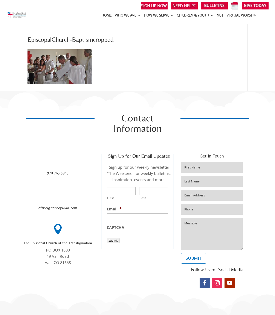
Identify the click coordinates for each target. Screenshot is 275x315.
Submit (113, 240)
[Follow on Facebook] (205, 283)
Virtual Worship (241, 15)
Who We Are (125, 15)
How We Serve (156, 15)
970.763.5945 (58, 172)
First (110, 198)
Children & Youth (193, 15)
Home (106, 15)
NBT (220, 15)
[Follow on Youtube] (230, 283)
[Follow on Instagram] (217, 283)
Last (142, 198)
